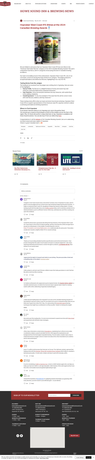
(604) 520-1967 (68, 407)
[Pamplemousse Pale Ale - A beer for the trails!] (47, 160)
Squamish (50, 126)
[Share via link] (31, 138)
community (30, 126)
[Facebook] (21, 435)
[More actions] (74, 21)
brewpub (64, 126)
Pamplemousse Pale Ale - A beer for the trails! (47, 168)
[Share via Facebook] (20, 138)
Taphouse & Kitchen (40, 126)
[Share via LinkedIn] (28, 138)
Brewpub (23, 126)
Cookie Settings (80, 457)
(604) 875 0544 (41, 407)
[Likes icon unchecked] (25, 214)
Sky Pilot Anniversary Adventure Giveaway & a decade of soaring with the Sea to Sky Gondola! (22, 168)
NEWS (21, 133)
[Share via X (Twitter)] (24, 138)
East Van (23, 129)
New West (57, 126)
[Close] (93, 457)
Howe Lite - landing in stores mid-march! (71, 168)
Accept (88, 457)
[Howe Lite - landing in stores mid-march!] (71, 160)
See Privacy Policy (44, 458)
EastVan (71, 126)
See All (80, 150)
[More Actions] (74, 199)
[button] (40, 4)
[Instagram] (17, 435)
